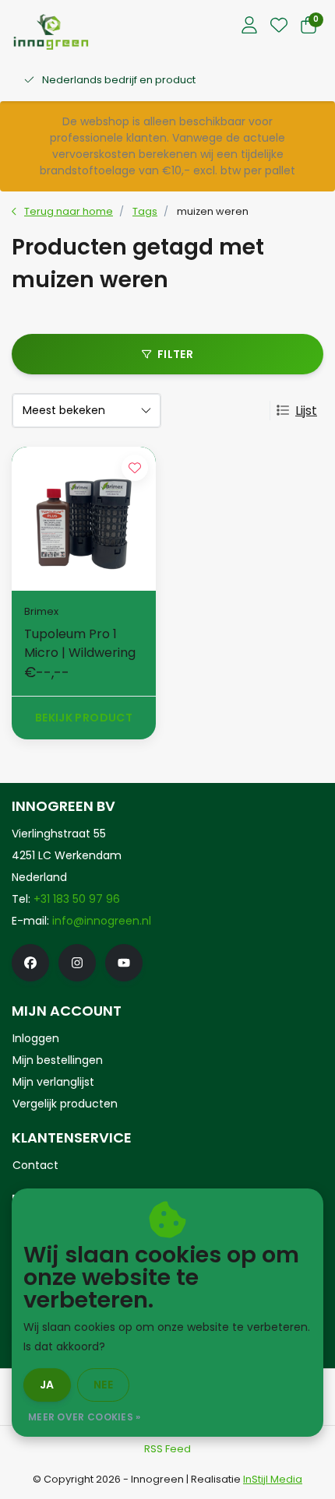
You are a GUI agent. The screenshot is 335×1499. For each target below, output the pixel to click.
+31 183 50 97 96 (77, 899)
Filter (175, 354)
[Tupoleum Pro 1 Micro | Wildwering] (84, 519)
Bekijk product (83, 717)
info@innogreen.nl (101, 921)
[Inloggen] (249, 26)
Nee (103, 1384)
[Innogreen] (51, 31)
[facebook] (30, 962)
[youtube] (124, 962)
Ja (47, 1384)
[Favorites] (279, 26)
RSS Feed (167, 1448)
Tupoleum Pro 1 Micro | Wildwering (80, 643)
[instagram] (77, 962)
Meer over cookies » (84, 1417)
